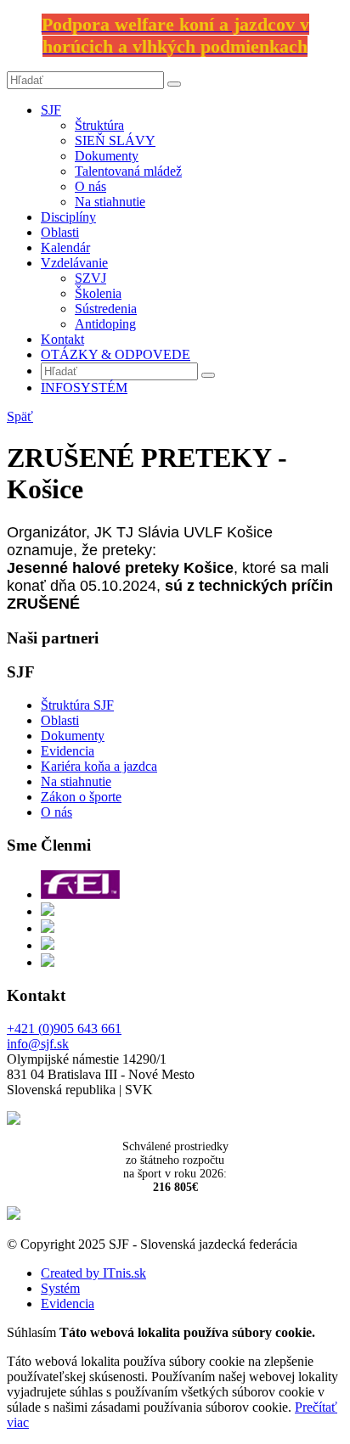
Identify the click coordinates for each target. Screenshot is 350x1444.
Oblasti (60, 232)
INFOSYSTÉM (84, 387)
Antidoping (105, 324)
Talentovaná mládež (128, 171)
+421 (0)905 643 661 (64, 1028)
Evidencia (67, 751)
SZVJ (90, 278)
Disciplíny (68, 217)
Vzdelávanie (74, 263)
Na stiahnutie (110, 201)
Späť (20, 416)
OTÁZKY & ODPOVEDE (115, 354)
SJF (51, 110)
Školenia (98, 293)
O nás (90, 186)
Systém (60, 1288)
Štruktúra (99, 125)
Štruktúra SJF (77, 705)
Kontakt (62, 339)
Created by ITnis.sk (93, 1273)
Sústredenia (106, 308)
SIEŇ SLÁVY (115, 140)
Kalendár (65, 247)
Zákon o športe (81, 796)
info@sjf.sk (38, 1044)
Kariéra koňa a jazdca (99, 766)
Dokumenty (106, 156)
